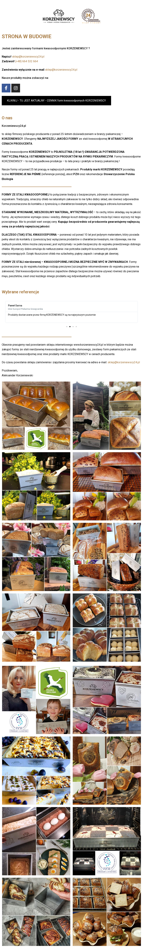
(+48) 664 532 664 (26, 61)
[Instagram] (15, 88)
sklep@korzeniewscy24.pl (28, 56)
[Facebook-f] (6, 88)
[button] (56, 100)
